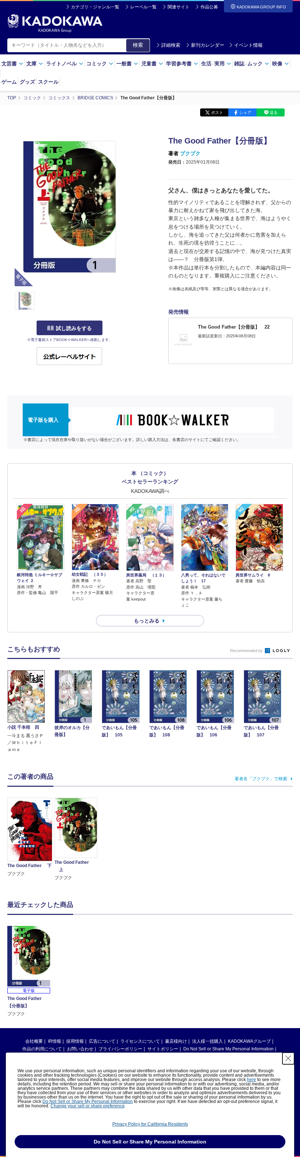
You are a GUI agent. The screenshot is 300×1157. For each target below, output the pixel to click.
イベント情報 (248, 45)
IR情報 (54, 1041)
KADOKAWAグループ (249, 1041)
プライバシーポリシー (120, 1048)
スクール (48, 82)
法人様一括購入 (207, 1041)
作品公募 (209, 6)
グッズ (27, 82)
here (251, 1079)
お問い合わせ (80, 1048)
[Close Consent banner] (288, 1058)
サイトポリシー (162, 1048)
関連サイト (179, 6)
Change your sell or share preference (87, 1106)
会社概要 (34, 1041)
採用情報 (75, 1041)
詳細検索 (170, 45)
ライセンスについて (140, 1041)
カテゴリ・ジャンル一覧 (95, 6)
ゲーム (9, 82)
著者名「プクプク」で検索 (261, 778)
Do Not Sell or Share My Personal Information (228, 1049)
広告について (102, 1041)
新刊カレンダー (207, 45)
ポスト (217, 112)
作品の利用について (42, 1048)
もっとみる (147, 621)
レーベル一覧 (143, 6)
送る (274, 112)
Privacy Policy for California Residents (150, 1124)
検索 (138, 45)
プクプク (190, 153)
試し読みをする (74, 328)
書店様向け (176, 1041)
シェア (245, 112)
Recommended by (247, 650)
